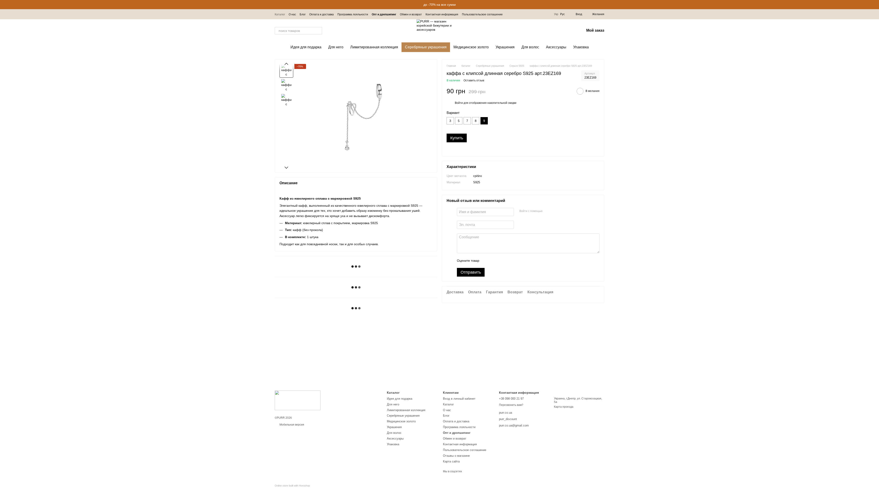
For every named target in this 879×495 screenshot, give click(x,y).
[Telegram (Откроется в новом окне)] (542, 14)
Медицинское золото (471, 47)
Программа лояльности (352, 14)
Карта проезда (563, 406)
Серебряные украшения (426, 47)
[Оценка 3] (501, 260)
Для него (335, 47)
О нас (292, 14)
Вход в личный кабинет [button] (459, 398)
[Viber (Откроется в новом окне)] (547, 14)
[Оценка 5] (516, 260)
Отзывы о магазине (456, 455)
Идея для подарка (305, 47)
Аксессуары (556, 47)
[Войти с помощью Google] (555, 211)
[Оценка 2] (494, 260)
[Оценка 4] (509, 260)
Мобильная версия (291, 424)
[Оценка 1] (487, 260)
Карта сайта (451, 461)
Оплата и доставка (321, 14)
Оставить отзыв (474, 80)
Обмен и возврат (411, 14)
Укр (556, 14)
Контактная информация (442, 14)
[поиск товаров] (318, 30)
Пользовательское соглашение (482, 14)
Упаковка (581, 47)
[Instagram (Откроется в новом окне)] (536, 14)
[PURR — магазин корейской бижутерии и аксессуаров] (297, 400)
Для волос (530, 47)
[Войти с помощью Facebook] (547, 211)
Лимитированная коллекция (374, 47)
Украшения (505, 47)
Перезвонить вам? (511, 405)
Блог (303, 14)
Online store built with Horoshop (292, 485)
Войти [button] (459, 102)
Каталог (280, 14)
